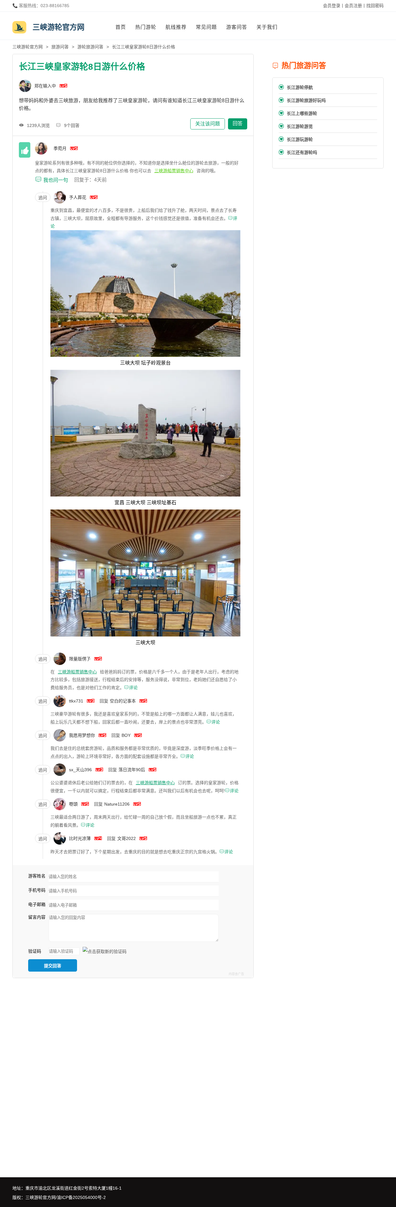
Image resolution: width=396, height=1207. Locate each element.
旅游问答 (60, 46)
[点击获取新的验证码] (105, 951)
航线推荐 (176, 27)
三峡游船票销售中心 (173, 170)
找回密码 (375, 5)
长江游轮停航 (296, 87)
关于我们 (267, 27)
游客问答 (236, 27)
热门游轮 (145, 27)
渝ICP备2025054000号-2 (81, 1197)
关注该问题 (207, 123)
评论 (131, 687)
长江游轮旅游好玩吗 (302, 100)
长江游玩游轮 (296, 139)
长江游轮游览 (296, 126)
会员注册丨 (355, 5)
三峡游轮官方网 (27, 46)
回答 (238, 123)
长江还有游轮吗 (298, 152)
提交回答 (52, 965)
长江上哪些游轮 (298, 113)
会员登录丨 (334, 5)
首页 (120, 27)
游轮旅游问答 (90, 46)
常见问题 (206, 27)
